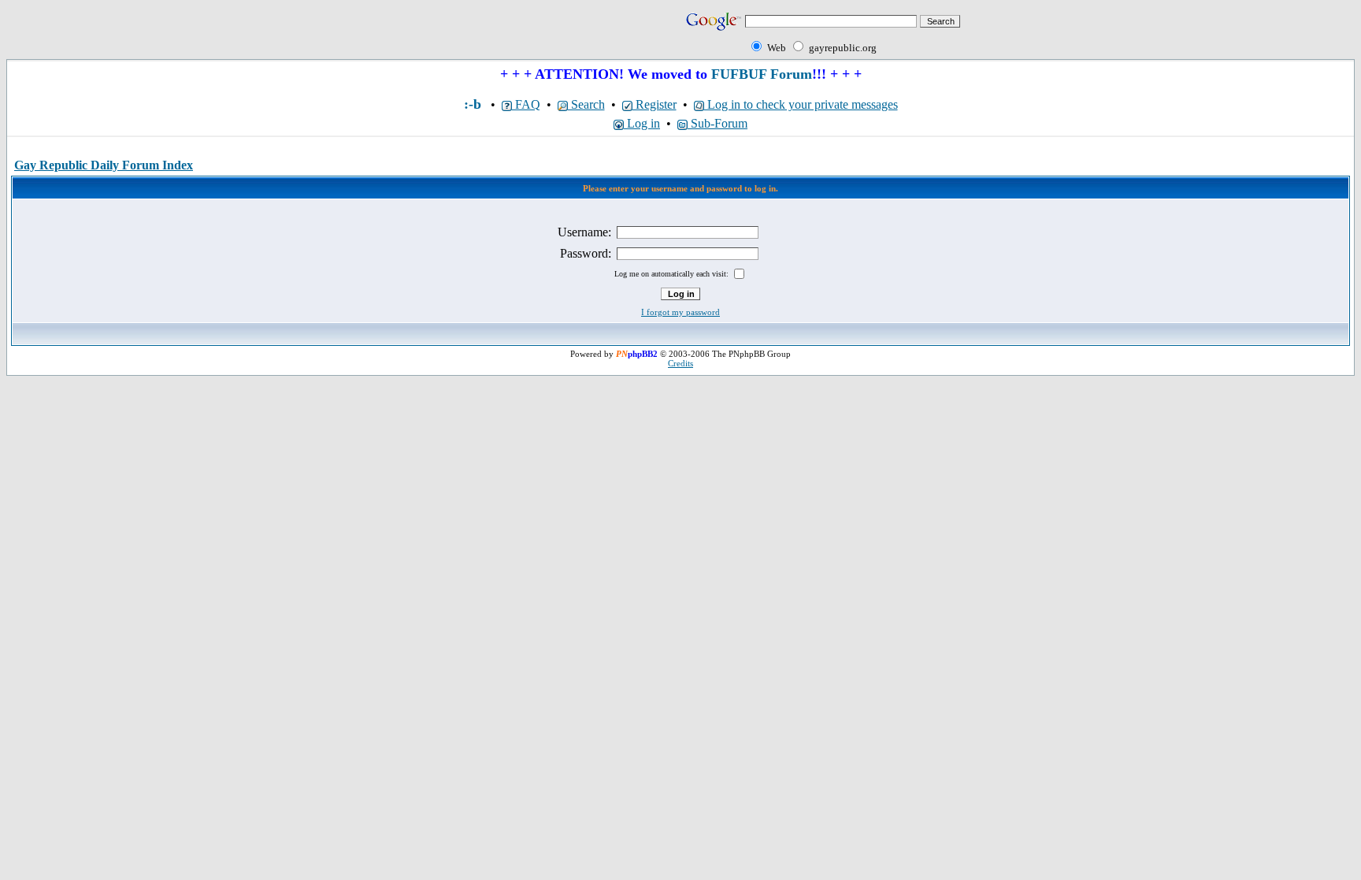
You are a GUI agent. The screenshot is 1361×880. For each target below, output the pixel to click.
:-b (472, 104)
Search (586, 104)
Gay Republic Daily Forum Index (103, 165)
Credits (680, 363)
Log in (642, 123)
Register (654, 104)
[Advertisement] (190, 33)
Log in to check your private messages (801, 104)
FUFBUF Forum (761, 74)
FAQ (526, 104)
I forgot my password (680, 312)
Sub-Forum (717, 123)
